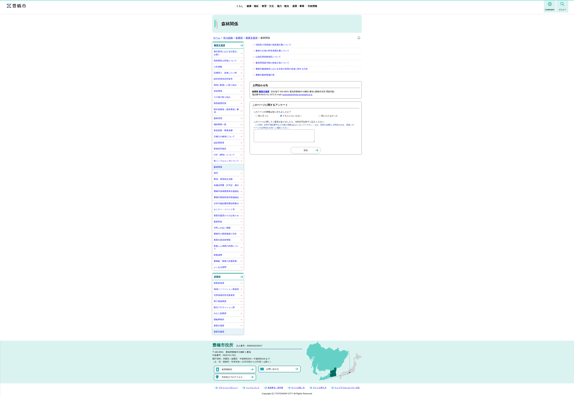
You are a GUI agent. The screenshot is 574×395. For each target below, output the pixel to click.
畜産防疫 (218, 221)
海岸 (216, 173)
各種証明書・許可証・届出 (226, 185)
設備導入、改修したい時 (225, 73)
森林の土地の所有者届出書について (272, 50)
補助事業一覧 (220, 124)
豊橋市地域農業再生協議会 (226, 191)
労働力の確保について (224, 136)
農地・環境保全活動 (223, 179)
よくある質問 (220, 267)
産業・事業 (298, 6)
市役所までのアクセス (232, 377)
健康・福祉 (253, 6)
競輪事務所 (219, 319)
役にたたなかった (329, 116)
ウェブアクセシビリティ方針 (347, 387)
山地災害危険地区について (268, 57)
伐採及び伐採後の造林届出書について (273, 44)
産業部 (239, 38)
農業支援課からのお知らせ (226, 215)
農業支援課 (252, 38)
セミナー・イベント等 (224, 209)
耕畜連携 (218, 255)
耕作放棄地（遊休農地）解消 (226, 110)
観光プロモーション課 (224, 307)
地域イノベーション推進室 (226, 289)
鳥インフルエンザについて (226, 161)
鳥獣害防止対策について (225, 60)
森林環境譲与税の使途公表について (272, 63)
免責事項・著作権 (275, 387)
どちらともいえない (292, 116)
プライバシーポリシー (228, 387)
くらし (239, 6)
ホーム (216, 38)
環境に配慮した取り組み (225, 85)
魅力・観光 (283, 6)
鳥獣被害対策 (220, 103)
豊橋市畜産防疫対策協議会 (226, 197)
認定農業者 (219, 142)
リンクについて (252, 387)
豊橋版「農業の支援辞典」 (226, 261)
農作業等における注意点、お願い (226, 53)
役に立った (263, 116)
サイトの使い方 (298, 387)
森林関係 (218, 167)
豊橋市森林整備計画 (265, 75)
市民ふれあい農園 (222, 228)
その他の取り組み (222, 97)
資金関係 (218, 91)
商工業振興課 (220, 301)
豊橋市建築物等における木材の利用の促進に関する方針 (282, 69)
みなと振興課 (220, 313)
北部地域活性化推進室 (224, 295)
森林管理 (218, 118)
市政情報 (312, 6)
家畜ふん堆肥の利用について (226, 247)
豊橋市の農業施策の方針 (225, 234)
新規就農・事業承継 (223, 130)
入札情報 (218, 67)
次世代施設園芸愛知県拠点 (226, 203)
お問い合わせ (272, 369)
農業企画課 (219, 325)
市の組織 (228, 38)
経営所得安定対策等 (223, 79)
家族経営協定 (220, 148)
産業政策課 (219, 283)
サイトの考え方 (319, 387)
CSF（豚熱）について (224, 155)
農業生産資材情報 (222, 240)
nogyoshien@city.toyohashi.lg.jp (297, 94)
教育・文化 (268, 6)
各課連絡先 (227, 369)
